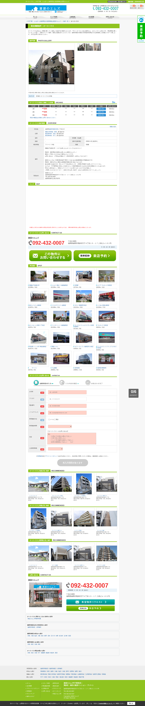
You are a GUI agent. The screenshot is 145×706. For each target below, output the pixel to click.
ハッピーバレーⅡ (33, 495)
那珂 (67, 671)
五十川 (53, 635)
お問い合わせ (46, 691)
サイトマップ (30, 693)
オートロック (57, 691)
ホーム (28, 683)
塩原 (35, 635)
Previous (30, 66)
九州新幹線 (88, 674)
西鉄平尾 (81, 677)
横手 (45, 635)
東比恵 (62, 677)
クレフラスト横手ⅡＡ (102, 495)
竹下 (54, 135)
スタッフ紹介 (46, 683)
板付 (80, 671)
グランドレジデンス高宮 (57, 495)
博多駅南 (43, 671)
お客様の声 (45, 688)
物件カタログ (30, 696)
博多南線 (73, 674)
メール (52, 419)
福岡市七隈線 (97, 674)
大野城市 (38, 627)
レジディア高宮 (78, 530)
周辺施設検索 (46, 686)
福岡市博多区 (31, 627)
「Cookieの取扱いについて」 (105, 703)
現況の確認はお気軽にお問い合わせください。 (43, 117)
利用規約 (40, 456)
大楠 (32, 635)
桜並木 (52, 653)
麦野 (76, 671)
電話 (57, 419)
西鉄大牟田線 (49, 132)
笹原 (54, 133)
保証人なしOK (57, 693)
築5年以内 (56, 683)
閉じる (131, 703)
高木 (49, 635)
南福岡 (48, 653)
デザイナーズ (57, 688)
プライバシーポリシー (51, 456)
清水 (42, 635)
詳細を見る (101, 109)
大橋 (39, 635)
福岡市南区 (52, 129)
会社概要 (29, 686)
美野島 (72, 671)
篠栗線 (68, 674)
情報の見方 (113, 126)
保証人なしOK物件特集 (34, 618)
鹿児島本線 (48, 133)
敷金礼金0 (56, 686)
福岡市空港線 (61, 674)
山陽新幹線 (81, 674)
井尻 (57, 129)
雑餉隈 (43, 653)
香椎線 (104, 674)
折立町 (61, 635)
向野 (57, 635)
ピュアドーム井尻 (101, 565)
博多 (57, 677)
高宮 (69, 635)
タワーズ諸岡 (55, 565)
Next (73, 66)
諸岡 (52, 671)
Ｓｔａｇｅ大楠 (100, 530)
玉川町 (66, 635)
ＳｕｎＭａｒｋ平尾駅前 (80, 495)
